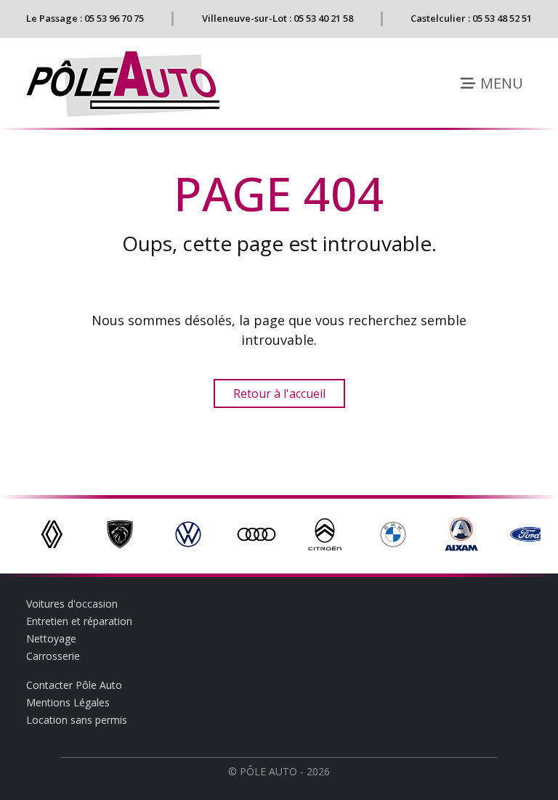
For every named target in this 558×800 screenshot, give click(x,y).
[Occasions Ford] (529, 533)
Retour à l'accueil (279, 393)
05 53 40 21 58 (323, 18)
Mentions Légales (68, 702)
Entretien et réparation (79, 621)
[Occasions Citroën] (324, 533)
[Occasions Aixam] (461, 533)
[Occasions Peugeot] (119, 533)
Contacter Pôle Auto (74, 685)
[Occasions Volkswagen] (188, 533)
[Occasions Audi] (256, 533)
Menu (500, 83)
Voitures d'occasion (72, 604)
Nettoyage (51, 638)
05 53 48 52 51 (502, 18)
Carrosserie (53, 656)
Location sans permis (76, 720)
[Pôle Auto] (124, 84)
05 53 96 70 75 (114, 18)
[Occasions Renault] (51, 533)
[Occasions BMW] (393, 533)
